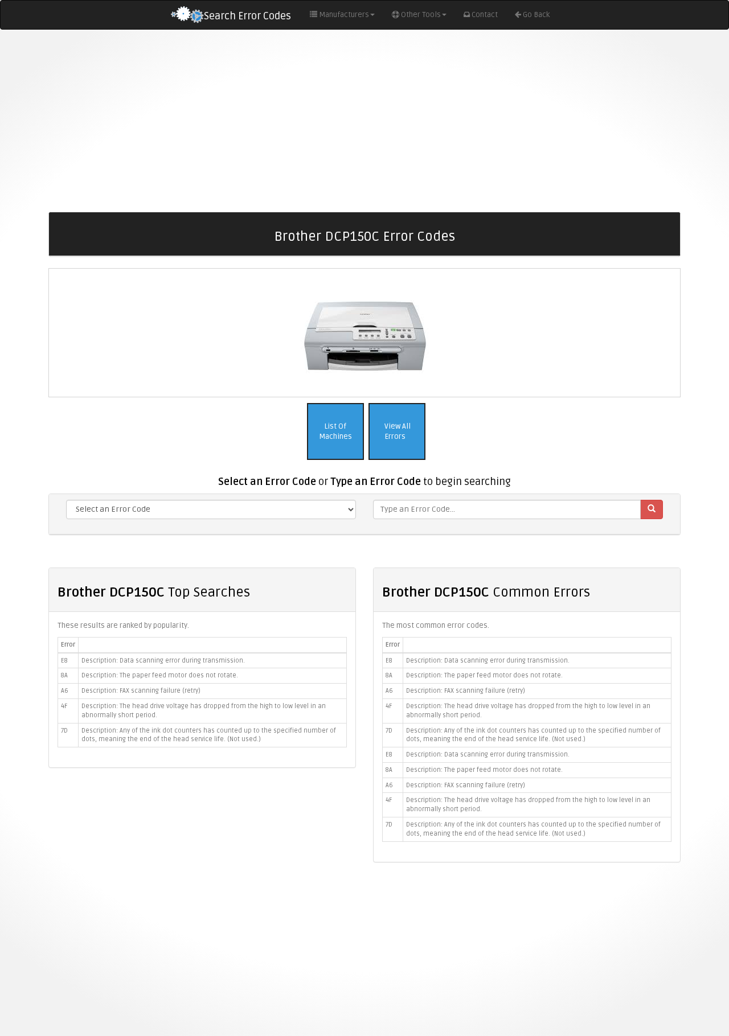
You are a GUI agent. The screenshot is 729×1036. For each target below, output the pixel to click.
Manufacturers (344, 14)
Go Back (536, 14)
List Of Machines (335, 432)
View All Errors (397, 432)
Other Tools (421, 14)
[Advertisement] (364, 120)
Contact (485, 14)
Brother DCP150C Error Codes (364, 236)
